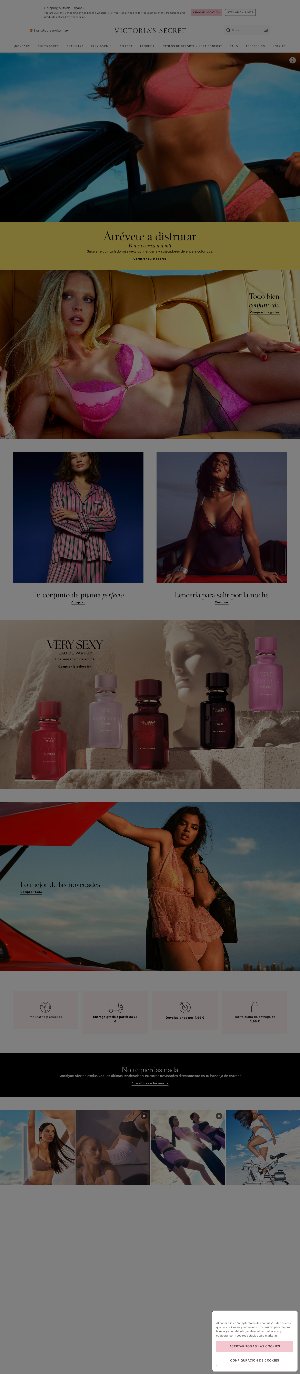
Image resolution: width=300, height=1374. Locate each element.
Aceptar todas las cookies (254, 1346)
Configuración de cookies (254, 1360)
